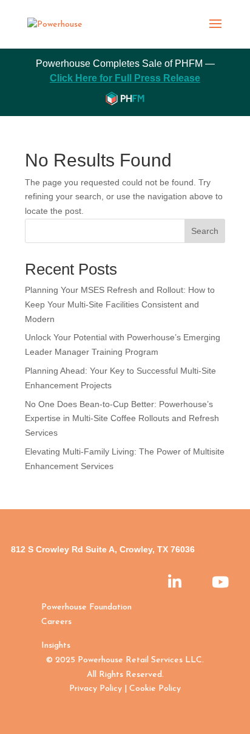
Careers (56, 621)
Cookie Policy (155, 688)
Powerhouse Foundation (86, 607)
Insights (55, 645)
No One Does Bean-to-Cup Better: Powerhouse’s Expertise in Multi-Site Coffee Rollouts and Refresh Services (122, 418)
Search (204, 231)
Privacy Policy (95, 688)
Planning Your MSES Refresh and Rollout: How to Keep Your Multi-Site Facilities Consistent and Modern (120, 304)
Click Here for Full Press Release (125, 78)
